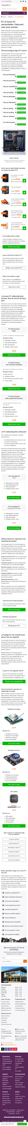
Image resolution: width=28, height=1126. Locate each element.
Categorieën (5, 13)
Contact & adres (5, 1002)
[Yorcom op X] (2, 1049)
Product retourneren (6, 1024)
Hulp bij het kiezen (7, 1086)
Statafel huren (6, 1094)
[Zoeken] (25, 9)
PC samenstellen (19, 1059)
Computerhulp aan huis (14, 856)
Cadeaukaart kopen (20, 1008)
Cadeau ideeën (19, 1098)
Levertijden (4, 1020)
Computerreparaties (20, 1010)
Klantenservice (6, 1013)
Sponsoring (11, 1113)
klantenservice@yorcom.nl (9, 1044)
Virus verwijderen (6, 1067)
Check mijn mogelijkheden (14, 681)
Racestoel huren (6, 1100)
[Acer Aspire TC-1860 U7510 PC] (24, 180)
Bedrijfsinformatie (5, 1004)
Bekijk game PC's (14, 626)
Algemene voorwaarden (9, 1110)
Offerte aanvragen (14, 247)
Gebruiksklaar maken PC (14, 847)
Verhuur (5, 1092)
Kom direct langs (14, 497)
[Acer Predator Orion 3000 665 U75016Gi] (24, 216)
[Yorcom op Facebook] (5, 1049)
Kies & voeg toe (21, 76)
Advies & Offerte (5, 1016)
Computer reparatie (14, 839)
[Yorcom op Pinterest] (15, 1049)
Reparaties (6, 1056)
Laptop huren (5, 1096)
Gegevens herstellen (20, 1087)
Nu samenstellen (22, 1124)
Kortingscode (18, 1102)
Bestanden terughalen (14, 851)
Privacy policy (20, 1110)
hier (20, 1029)
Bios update (18, 1071)
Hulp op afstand (19, 1082)
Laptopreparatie (6, 1059)
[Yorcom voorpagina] (5, 5)
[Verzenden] (25, 961)
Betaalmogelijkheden (20, 1004)
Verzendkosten (19, 1006)
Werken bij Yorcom (6, 1010)
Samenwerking (5, 1006)
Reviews (18, 1111)
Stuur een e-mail (14, 287)
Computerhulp (20, 1074)
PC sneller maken (19, 1061)
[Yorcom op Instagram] (9, 1049)
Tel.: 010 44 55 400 (7, 1043)
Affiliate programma (6, 1008)
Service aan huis (19, 1076)
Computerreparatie (7, 1061)
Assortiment (4, 1018)
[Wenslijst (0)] (23, 1)
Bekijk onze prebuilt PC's (14, 268)
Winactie (17, 1094)
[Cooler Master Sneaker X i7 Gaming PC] (24, 204)
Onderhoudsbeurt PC (14, 843)
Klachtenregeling (10, 1111)
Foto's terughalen (6, 1069)
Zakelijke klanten (19, 1002)
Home (4, 17)
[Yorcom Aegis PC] (24, 192)
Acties (17, 1113)
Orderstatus (4, 1022)
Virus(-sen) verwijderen (14, 860)
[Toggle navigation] (24, 13)
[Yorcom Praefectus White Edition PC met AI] (24, 228)
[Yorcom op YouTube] (12, 1049)
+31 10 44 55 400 (7, 1)
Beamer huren (6, 1098)
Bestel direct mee (14, 355)
